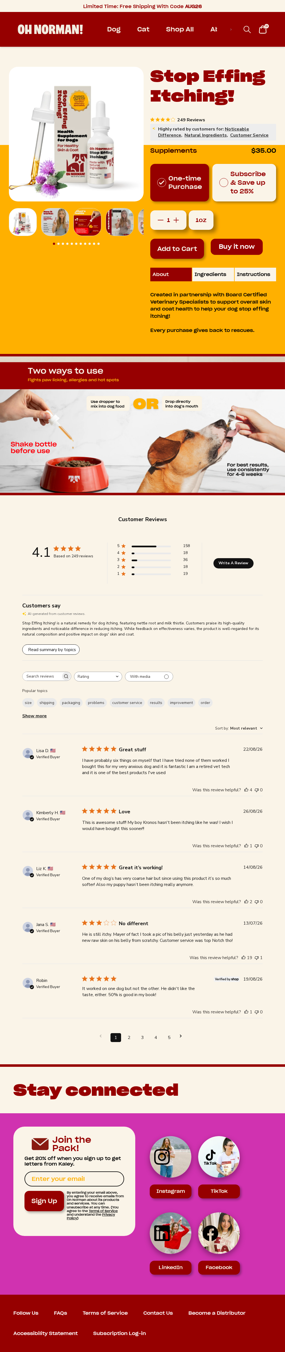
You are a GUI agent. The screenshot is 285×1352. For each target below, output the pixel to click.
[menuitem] (114, 29)
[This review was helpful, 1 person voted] (246, 846)
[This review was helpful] (246, 790)
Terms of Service (103, 1211)
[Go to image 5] (72, 244)
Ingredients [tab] (210, 274)
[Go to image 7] (81, 244)
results (156, 702)
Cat (143, 29)
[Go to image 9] (90, 244)
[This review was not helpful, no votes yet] (257, 790)
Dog (114, 29)
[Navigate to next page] (182, 1036)
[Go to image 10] (94, 244)
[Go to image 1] (54, 244)
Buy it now (237, 246)
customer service (127, 702)
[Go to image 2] (58, 244)
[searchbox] (42, 676)
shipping (47, 702)
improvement (181, 702)
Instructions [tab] (253, 274)
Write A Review (233, 563)
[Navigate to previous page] (102, 1036)
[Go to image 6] (76, 244)
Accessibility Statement (45, 1333)
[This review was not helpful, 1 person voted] (257, 958)
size (28, 702)
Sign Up (44, 1201)
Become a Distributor (216, 1313)
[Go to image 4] (67, 244)
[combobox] (98, 676)
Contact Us (158, 1313)
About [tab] (161, 274)
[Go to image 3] (63, 244)
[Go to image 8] (85, 244)
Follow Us (25, 1313)
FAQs (60, 1313)
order (205, 702)
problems (96, 702)
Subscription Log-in (119, 1333)
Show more (34, 716)
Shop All (180, 29)
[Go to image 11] (98, 244)
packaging (71, 702)
